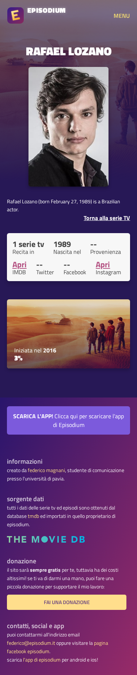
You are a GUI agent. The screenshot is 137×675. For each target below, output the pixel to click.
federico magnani (46, 470)
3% (18, 358)
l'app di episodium (42, 660)
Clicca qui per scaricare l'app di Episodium (68, 420)
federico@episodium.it (31, 643)
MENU (122, 15)
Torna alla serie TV (107, 217)
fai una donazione (67, 602)
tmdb (33, 516)
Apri (19, 264)
